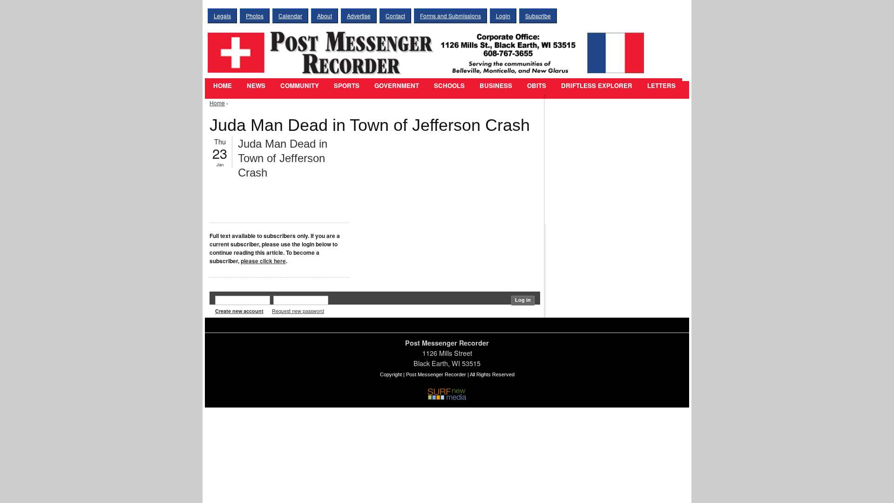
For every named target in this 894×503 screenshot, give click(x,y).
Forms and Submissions (450, 16)
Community (299, 85)
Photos (255, 16)
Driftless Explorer (596, 85)
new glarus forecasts (598, 205)
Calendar (290, 16)
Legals (222, 16)
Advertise (359, 16)
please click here (263, 261)
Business (496, 85)
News (256, 85)
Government (396, 85)
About (324, 16)
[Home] (428, 47)
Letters (661, 85)
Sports (346, 85)
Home (222, 85)
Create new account (239, 310)
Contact (395, 16)
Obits (536, 85)
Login (503, 16)
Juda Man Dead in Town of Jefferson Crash (282, 158)
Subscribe (538, 16)
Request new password (298, 310)
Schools (449, 85)
